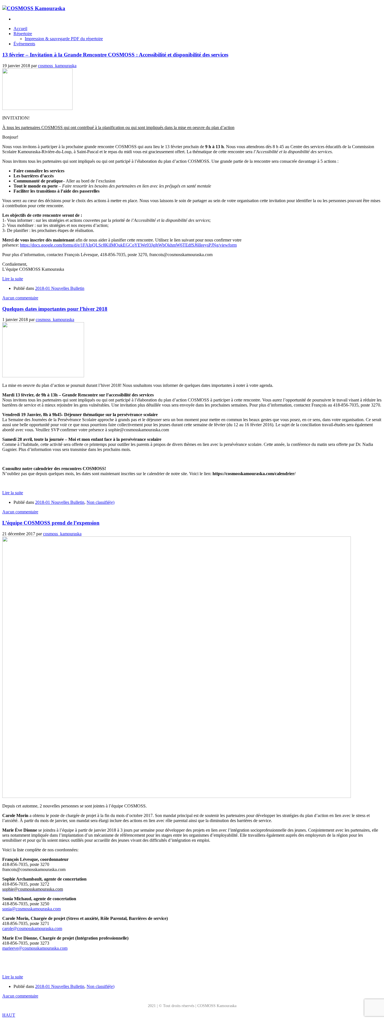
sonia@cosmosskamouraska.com (31, 908)
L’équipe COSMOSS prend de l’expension (51, 523)
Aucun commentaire (20, 297)
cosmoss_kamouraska (57, 65)
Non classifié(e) (100, 502)
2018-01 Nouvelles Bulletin (59, 288)
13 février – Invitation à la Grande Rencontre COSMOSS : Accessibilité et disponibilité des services (115, 55)
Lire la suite (12, 278)
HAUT (8, 1015)
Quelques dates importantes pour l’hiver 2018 (54, 309)
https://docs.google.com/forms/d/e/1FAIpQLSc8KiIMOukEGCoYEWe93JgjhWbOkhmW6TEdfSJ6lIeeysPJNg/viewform (128, 245)
